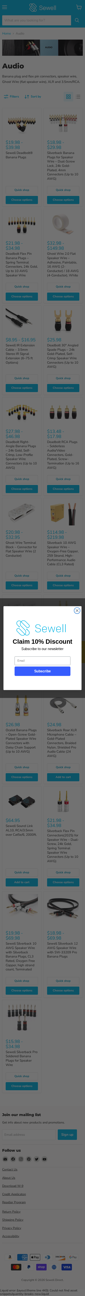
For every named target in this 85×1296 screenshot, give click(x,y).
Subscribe (42, 671)
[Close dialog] (77, 610)
